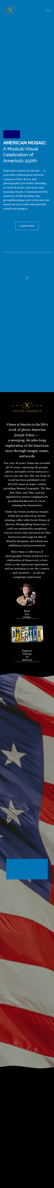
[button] (46, 861)
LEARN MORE (27, 226)
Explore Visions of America (27, 655)
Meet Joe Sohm (27, 614)
